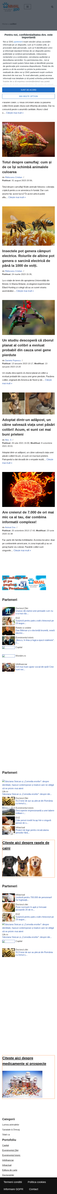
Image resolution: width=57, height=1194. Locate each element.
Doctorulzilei (8, 1175)
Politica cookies (37, 1182)
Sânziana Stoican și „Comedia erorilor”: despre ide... (27, 794)
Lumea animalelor (10, 1124)
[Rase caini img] (22, 875)
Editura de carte (9, 1170)
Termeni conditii (13, 1182)
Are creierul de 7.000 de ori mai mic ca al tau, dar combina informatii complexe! (28, 517)
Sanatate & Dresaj (11, 1129)
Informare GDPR (13, 1189)
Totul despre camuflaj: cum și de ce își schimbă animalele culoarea (27, 167)
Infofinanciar (8, 1160)
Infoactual (6, 1165)
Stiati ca (6, 1134)
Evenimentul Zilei (10, 1150)
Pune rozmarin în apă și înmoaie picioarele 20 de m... (31, 908)
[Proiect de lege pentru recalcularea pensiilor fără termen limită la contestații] (8, 831)
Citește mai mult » (14, 113)
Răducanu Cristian (13, 177)
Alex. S (8, 440)
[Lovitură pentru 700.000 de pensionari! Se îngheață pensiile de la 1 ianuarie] (8, 898)
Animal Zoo (10, 527)
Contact (33, 1189)
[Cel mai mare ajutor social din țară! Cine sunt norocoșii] (8, 668)
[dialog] (28, 66)
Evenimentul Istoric (11, 1155)
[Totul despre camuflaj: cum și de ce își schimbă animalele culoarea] (28, 139)
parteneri (18, 42)
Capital (5, 1145)
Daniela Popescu (13, 360)
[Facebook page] (24, 589)
